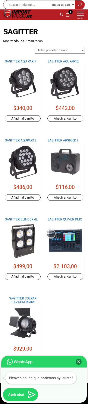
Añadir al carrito (22, 118)
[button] (79, 362)
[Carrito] (67, 15)
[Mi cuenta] (61, 14)
